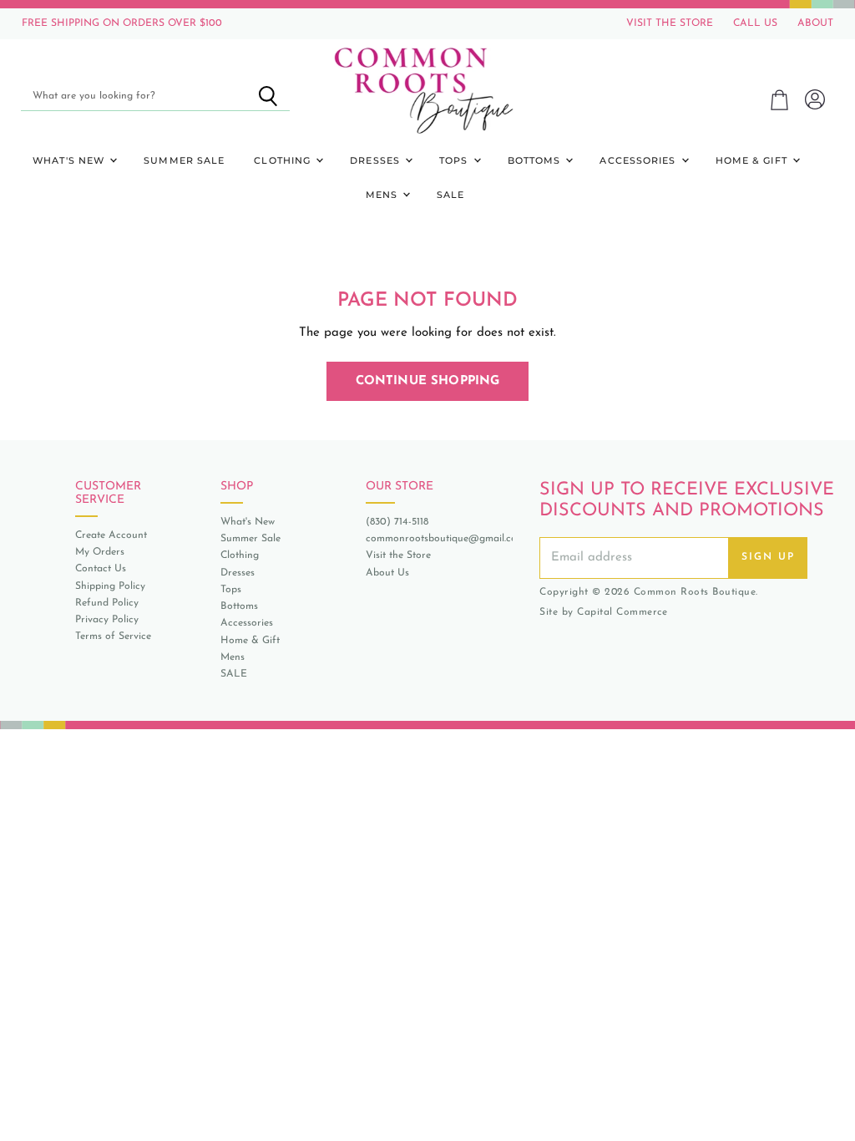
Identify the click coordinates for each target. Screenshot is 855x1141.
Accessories (639, 160)
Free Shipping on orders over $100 (122, 23)
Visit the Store (398, 555)
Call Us (755, 23)
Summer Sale (184, 160)
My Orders (99, 552)
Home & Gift (753, 160)
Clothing (284, 160)
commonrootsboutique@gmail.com (445, 539)
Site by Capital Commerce (603, 612)
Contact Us (100, 569)
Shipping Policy (110, 586)
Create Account (111, 535)
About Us (387, 573)
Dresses (376, 160)
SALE (450, 194)
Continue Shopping (428, 381)
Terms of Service (113, 636)
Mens (384, 194)
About (815, 23)
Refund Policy (107, 603)
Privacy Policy (107, 620)
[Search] (267, 96)
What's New (70, 160)
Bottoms (536, 160)
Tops (455, 160)
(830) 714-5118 (397, 522)
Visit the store (669, 23)
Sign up (768, 557)
